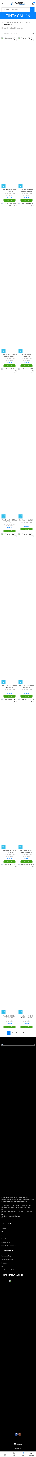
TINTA (27, 22)
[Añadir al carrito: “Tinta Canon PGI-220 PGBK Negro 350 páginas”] (4, 351)
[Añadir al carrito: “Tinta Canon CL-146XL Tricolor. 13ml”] (20, 351)
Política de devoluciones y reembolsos (13, 1270)
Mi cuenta (5, 1232)
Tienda (9, 22)
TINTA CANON (10, 195)
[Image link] (18, 1119)
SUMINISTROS (18, 22)
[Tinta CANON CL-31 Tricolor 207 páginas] (10, 608)
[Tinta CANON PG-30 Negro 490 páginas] (10, 112)
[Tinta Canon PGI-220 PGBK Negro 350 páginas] (10, 278)
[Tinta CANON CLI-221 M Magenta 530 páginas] (26, 939)
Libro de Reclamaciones (9, 1246)
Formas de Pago (6, 1256)
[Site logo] (18, 3)
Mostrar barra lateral (11, 34)
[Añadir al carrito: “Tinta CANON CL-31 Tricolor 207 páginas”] (4, 682)
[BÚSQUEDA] (32, 9)
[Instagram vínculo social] (19, 1434)
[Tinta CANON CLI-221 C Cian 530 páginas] (10, 939)
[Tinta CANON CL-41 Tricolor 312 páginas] (26, 608)
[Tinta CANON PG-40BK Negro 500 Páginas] (26, 112)
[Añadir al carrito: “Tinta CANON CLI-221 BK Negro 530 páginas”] (20, 847)
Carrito (4, 1235)
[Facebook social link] (16, 1434)
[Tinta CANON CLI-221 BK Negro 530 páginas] (26, 774)
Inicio (3, 22)
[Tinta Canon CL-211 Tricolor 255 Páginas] (10, 443)
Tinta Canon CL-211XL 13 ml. (26, 520)
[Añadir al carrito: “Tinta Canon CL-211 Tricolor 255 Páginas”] (4, 516)
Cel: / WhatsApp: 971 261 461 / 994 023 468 (18, 1211)
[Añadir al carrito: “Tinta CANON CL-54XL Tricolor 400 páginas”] (4, 847)
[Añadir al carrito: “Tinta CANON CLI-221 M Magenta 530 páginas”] (20, 1012)
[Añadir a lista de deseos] (14, 40)
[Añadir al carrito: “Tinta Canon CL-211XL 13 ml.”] (20, 516)
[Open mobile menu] (2, 4)
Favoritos (4, 1239)
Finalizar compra (6, 1242)
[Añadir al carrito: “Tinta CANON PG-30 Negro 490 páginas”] (4, 186)
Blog (3, 1266)
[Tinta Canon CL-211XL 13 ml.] (26, 443)
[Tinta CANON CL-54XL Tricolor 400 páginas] (10, 774)
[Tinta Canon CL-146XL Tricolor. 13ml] (26, 278)
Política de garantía (7, 1259)
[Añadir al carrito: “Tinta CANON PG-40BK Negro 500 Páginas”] (20, 186)
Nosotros (4, 1263)
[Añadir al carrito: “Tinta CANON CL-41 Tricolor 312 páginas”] (20, 682)
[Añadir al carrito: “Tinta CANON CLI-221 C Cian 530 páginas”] (4, 1012)
